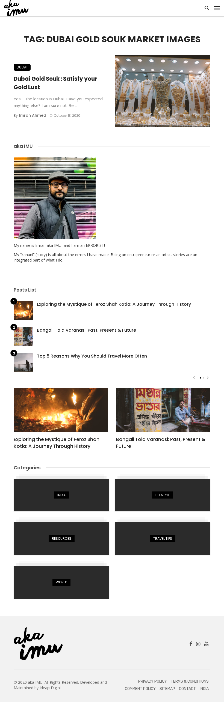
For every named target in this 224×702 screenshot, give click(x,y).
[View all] (61, 495)
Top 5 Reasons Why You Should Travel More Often (92, 356)
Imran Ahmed (32, 115)
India (204, 688)
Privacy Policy (152, 681)
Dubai (22, 67)
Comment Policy (140, 688)
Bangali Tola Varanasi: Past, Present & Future (86, 330)
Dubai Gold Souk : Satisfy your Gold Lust (55, 83)
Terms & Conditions (190, 681)
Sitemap (167, 688)
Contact (187, 688)
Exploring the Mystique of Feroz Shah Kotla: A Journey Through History (114, 304)
